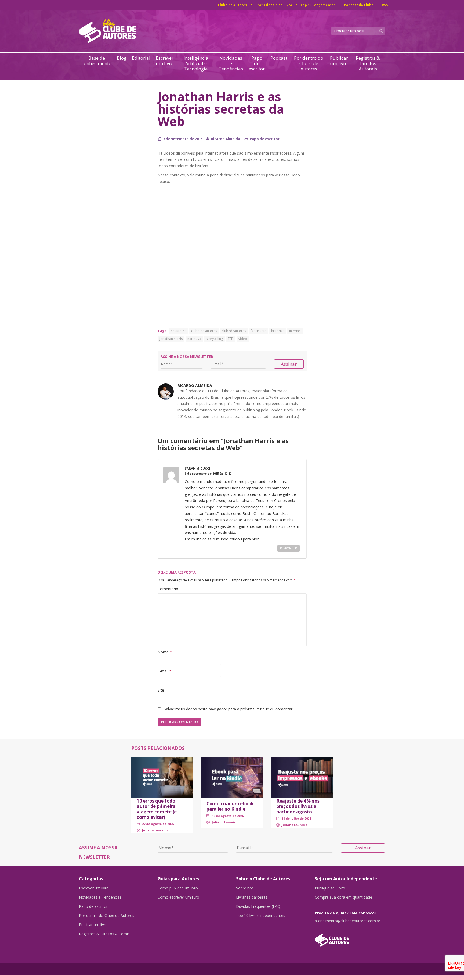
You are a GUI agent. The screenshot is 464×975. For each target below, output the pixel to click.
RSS (385, 5)
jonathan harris (171, 338)
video (242, 338)
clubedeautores (234, 331)
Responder (288, 548)
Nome (165, 651)
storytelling (214, 338)
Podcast (278, 58)
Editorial (141, 58)
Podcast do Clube (359, 5)
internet (295, 331)
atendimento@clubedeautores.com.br (347, 921)
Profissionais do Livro (273, 5)
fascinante (258, 331)
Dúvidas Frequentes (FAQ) (259, 906)
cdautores (178, 331)
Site (161, 690)
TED (231, 338)
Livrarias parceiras (251, 897)
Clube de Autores (232, 5)
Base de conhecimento (96, 60)
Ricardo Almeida (225, 138)
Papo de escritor (257, 63)
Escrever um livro (164, 60)
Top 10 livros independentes (260, 915)
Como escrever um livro (178, 897)
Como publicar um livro (178, 888)
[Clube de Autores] (350, 937)
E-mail (165, 671)
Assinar (289, 364)
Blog (121, 58)
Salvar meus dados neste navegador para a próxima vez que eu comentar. (228, 708)
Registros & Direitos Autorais (368, 63)
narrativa (194, 338)
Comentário (168, 588)
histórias (277, 331)
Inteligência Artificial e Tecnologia (196, 63)
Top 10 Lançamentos (318, 5)
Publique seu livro (330, 888)
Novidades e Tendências (231, 63)
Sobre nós (245, 888)
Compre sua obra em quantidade (343, 897)
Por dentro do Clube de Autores (308, 63)
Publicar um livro (339, 60)
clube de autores (204, 331)
